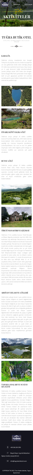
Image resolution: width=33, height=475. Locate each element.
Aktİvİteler (16, 4)
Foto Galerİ (28, 4)
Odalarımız (5, 4)
